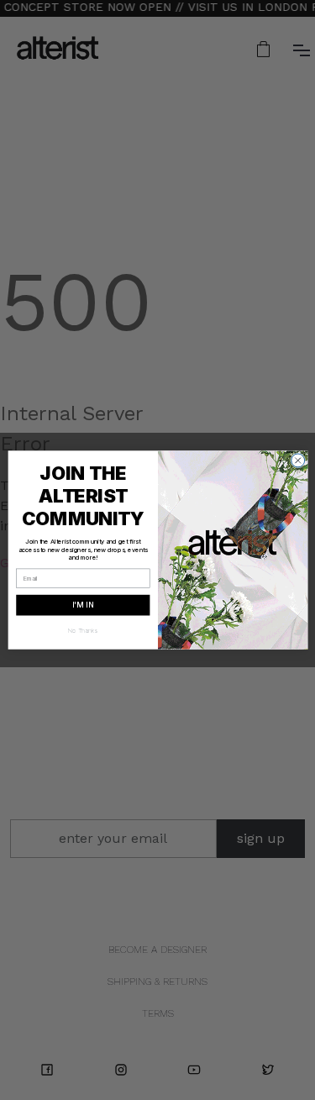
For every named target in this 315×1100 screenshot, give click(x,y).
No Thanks (82, 630)
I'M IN (82, 605)
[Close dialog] (297, 460)
